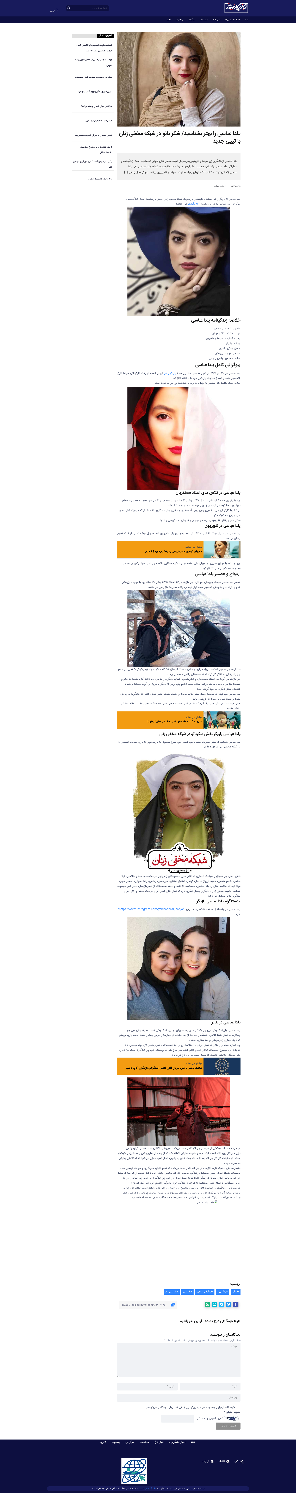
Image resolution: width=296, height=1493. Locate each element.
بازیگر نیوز (150, 1488)
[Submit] (68, 8)
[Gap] (239, 1461)
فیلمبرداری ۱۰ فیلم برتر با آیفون (98, 121)
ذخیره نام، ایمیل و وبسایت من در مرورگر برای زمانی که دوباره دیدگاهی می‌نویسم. (191, 1407)
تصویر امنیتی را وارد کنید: (209, 1418)
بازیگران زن (170, 373)
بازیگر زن (223, 1292)
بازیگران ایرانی (205, 1292)
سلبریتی (187, 1292)
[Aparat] (208, 1461)
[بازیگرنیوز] (236, 8)
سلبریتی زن (171, 1292)
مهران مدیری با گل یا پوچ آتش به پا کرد (95, 92)
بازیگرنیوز (193, 204)
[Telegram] (224, 1461)
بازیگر (236, 1292)
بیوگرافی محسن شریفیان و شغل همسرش (93, 77)
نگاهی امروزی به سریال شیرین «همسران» (93, 135)
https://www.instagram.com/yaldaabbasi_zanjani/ (151, 909)
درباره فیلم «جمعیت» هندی (100, 179)
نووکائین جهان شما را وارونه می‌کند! (96, 106)
